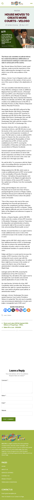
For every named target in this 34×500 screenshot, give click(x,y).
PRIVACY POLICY (6, 479)
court (5, 315)
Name (4, 395)
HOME (3, 466)
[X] (13, 310)
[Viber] (21, 310)
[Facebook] (5, 310)
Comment (5, 380)
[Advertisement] (17, 351)
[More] (28, 310)
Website (4, 410)
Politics (17, 10)
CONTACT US (5, 475)
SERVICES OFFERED (7, 472)
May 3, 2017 (25, 25)
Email (4, 403)
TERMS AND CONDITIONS (9, 482)
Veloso (9, 315)
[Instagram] (17, 310)
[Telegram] (25, 310)
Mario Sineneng (13, 25)
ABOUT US (5, 469)
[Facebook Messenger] (9, 310)
